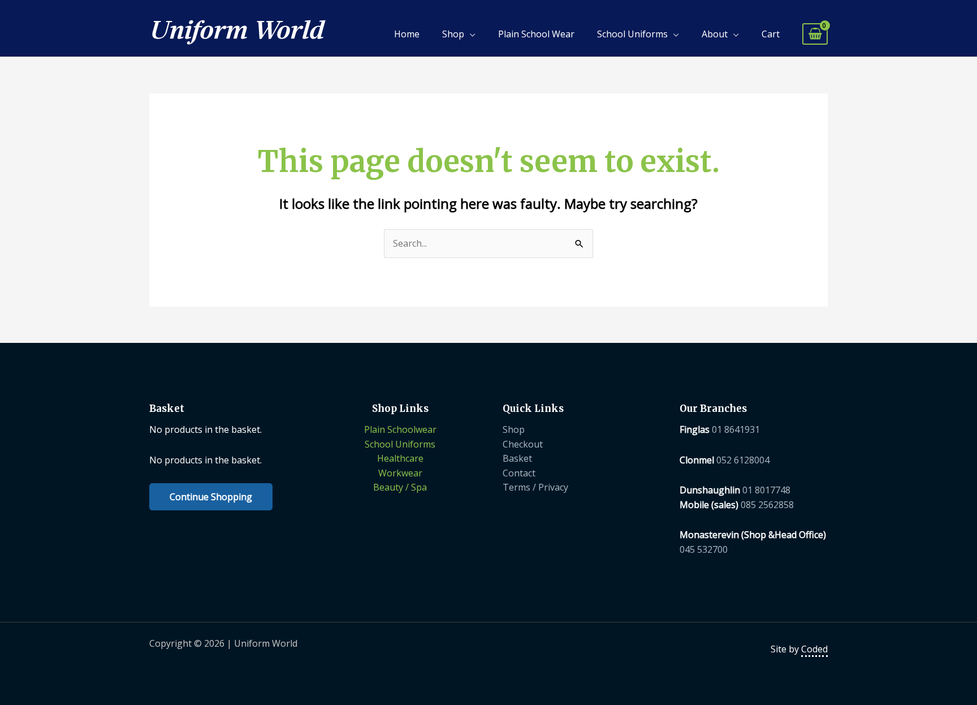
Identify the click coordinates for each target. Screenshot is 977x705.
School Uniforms (632, 34)
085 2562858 (767, 504)
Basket (517, 458)
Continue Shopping (211, 497)
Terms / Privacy (535, 487)
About (715, 34)
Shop (453, 34)
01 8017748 (766, 490)
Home (407, 34)
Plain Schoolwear (400, 429)
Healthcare (400, 458)
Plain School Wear (536, 34)
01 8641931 (736, 429)
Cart (771, 34)
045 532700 (704, 549)
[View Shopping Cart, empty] (815, 34)
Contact (519, 473)
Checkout (523, 444)
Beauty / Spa (400, 487)
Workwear (400, 473)
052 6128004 (743, 460)
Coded (814, 649)
